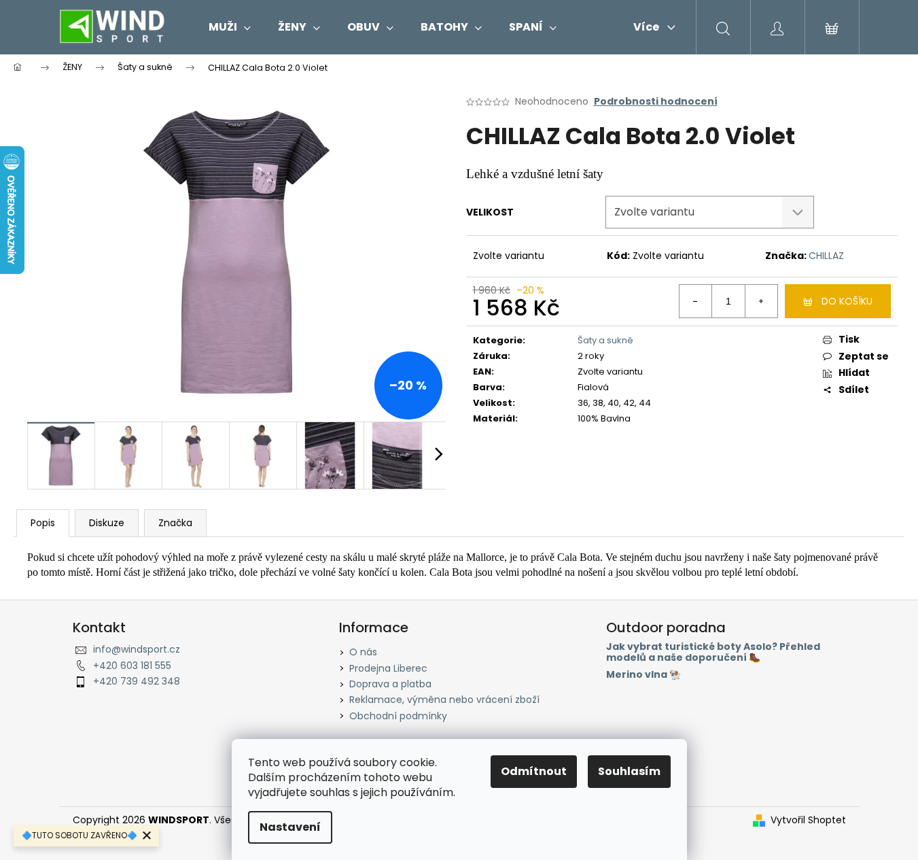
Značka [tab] (175, 523)
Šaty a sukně (605, 340)
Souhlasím (629, 771)
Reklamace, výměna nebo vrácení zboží (444, 699)
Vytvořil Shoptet (808, 820)
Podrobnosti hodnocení (656, 101)
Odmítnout (534, 771)
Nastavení (290, 827)
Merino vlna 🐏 (643, 675)
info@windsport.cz (136, 649)
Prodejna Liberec (388, 668)
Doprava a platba (390, 684)
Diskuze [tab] (106, 523)
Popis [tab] (43, 523)
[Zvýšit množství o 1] (761, 301)
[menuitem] (229, 27)
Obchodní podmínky (398, 716)
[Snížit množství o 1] (695, 301)
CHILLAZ (826, 255)
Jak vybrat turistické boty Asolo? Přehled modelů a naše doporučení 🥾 (713, 652)
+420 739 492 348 (136, 681)
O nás (363, 652)
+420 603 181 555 (132, 665)
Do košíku (847, 301)
